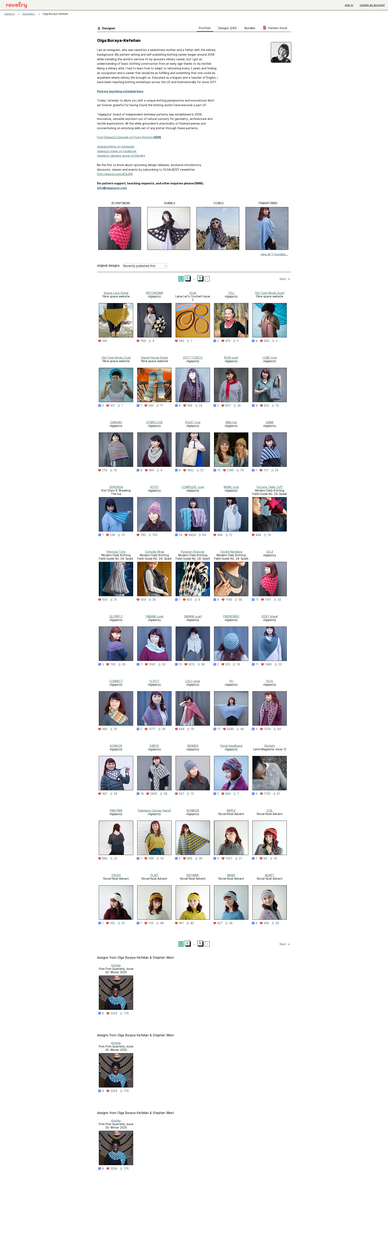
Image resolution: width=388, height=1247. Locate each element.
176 (126, 1013)
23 (123, 535)
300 (151, 405)
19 (238, 664)
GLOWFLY (116, 616)
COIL (270, 810)
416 (227, 340)
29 (123, 664)
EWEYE (154, 745)
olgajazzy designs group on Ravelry (121, 155)
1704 (267, 729)
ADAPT (269, 875)
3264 (113, 1013)
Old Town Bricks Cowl (116, 357)
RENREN (192, 745)
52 (202, 470)
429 (266, 340)
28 (239, 405)
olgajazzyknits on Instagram (115, 146)
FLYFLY (154, 681)
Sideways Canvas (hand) (154, 810)
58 (240, 599)
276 (104, 470)
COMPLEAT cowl (193, 487)
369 (189, 405)
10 (218, 470)
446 (258, 535)
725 (151, 923)
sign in (349, 5)
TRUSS (116, 875)
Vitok (192, 293)
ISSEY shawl (270, 616)
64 (204, 535)
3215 (191, 664)
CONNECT (116, 681)
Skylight (269, 745)
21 (240, 858)
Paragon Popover (193, 551)
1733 (267, 793)
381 (181, 923)
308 (266, 923)
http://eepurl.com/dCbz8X (115, 174)
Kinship (116, 965)
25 (280, 664)
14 (277, 405)
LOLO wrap (193, 681)
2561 (152, 664)
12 (230, 535)
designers (28, 13)
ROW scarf (231, 357)
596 (151, 858)
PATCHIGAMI (154, 293)
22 (115, 858)
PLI (231, 681)
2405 (153, 793)
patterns (9, 13)
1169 (229, 599)
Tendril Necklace (231, 551)
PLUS (269, 681)
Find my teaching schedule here (120, 91)
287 (181, 793)
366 (104, 729)
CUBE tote (270, 357)
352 (112, 923)
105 (154, 535)
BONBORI (193, 810)
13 (180, 664)
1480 (268, 664)
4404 (192, 535)
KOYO (154, 487)
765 (113, 664)
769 (143, 340)
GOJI (269, 551)
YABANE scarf (193, 616)
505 (105, 599)
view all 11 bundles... (274, 254)
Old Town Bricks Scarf (270, 293)
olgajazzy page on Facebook (116, 151)
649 (181, 729)
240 (181, 340)
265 (104, 340)
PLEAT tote (192, 422)
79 (242, 470)
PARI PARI (116, 810)
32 (123, 923)
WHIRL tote (231, 487)
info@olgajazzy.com (112, 188)
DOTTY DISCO (193, 357)
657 (228, 405)
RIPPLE (231, 810)
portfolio (205, 28)
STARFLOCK (154, 422)
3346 (230, 729)
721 (266, 470)
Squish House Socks (154, 357)
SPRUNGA (116, 487)
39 (163, 729)
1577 (152, 729)
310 (227, 664)
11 (161, 405)
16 (115, 470)
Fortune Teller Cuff (270, 487)
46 (242, 729)
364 (228, 793)
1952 (190, 470)
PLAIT (154, 875)
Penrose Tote (116, 551)
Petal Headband (231, 745)
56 (277, 923)
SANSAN (116, 422)
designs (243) (227, 28)
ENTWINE (193, 875)
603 (189, 599)
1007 (229, 858)
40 (192, 923)
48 (162, 923)
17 (218, 729)
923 (266, 405)
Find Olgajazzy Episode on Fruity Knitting (129, 137)
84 (279, 729)
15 (192, 793)
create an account (372, 5)
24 (200, 405)
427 (219, 923)
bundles (250, 28)
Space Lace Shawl (116, 293)
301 (112, 405)
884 (105, 858)
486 (220, 535)
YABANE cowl (154, 616)
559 (143, 599)
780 (143, 535)
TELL (231, 293)
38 (203, 664)
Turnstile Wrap (154, 551)
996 (189, 858)
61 (278, 793)
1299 (230, 470)
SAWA (269, 422)
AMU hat (231, 422)
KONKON (116, 745)
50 (164, 664)
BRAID (231, 875)
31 (115, 599)
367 (104, 793)
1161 (268, 599)
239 (112, 535)
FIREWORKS (231, 616)
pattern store (277, 28)
